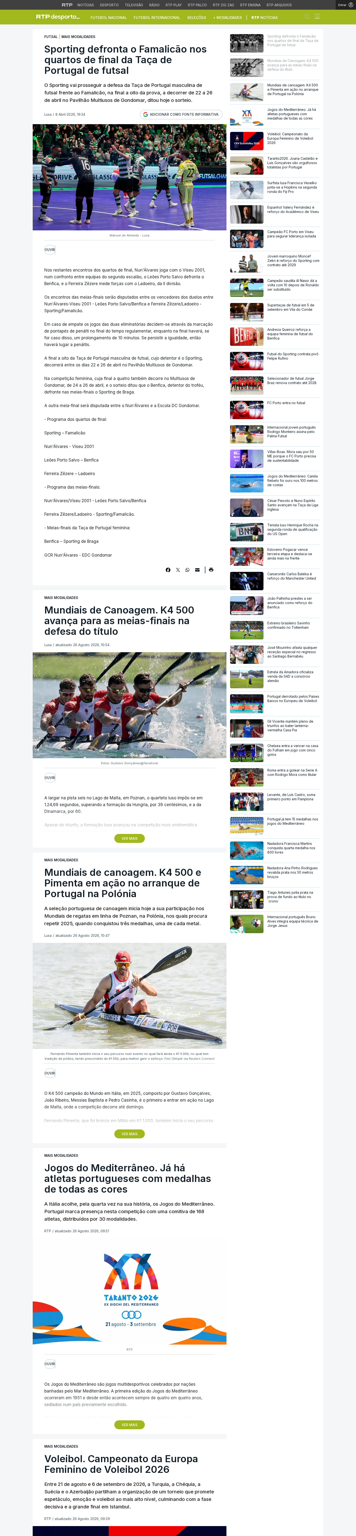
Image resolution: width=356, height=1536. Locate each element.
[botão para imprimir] (211, 571)
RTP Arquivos (279, 5)
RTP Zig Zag (223, 5)
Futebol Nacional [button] (109, 17)
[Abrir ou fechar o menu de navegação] (316, 17)
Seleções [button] (196, 17)
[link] (60, 17)
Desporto (109, 5)
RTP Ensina (250, 5)
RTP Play (174, 5)
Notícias (85, 5)
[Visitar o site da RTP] (67, 5)
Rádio (154, 5)
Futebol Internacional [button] (157, 17)
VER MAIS (130, 838)
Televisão (134, 5)
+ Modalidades (227, 17)
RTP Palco (197, 5)
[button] (308, 17)
